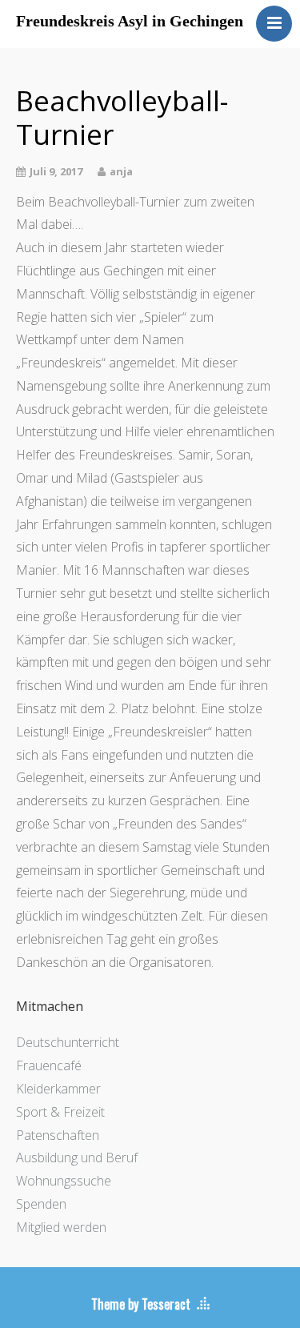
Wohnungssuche (63, 1181)
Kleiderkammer (58, 1088)
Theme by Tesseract (140, 1304)
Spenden (41, 1204)
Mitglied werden (61, 1227)
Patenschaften (57, 1135)
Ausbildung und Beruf (77, 1157)
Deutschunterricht (67, 1042)
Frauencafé (49, 1065)
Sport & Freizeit (60, 1112)
